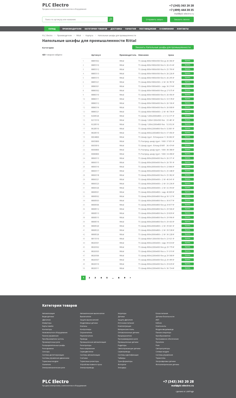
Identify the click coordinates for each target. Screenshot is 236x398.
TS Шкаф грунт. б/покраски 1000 (152, 137)
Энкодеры (122, 367)
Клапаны (83, 326)
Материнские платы (126, 329)
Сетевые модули (162, 351)
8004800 (95, 137)
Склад (52, 28)
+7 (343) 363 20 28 (181, 5)
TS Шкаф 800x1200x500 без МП (152, 238)
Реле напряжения (87, 348)
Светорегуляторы (163, 348)
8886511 (95, 99)
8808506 (95, 204)
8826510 (95, 264)
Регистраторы (85, 345)
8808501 (95, 192)
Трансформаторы (125, 361)
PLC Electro (55, 5)
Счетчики (84, 358)
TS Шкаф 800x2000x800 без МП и (152, 209)
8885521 (95, 82)
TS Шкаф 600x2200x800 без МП (152, 128)
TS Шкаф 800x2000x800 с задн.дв (152, 192)
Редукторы (122, 345)
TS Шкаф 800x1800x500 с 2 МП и (152, 82)
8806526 (95, 188)
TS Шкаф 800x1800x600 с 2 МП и (152, 111)
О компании (166, 28)
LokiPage (190, 391)
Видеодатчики (48, 316)
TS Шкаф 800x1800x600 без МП (152, 94)
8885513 (95, 73)
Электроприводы (87, 367)
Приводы (83, 339)
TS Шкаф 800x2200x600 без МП (152, 264)
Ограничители (86, 332)
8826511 (95, 268)
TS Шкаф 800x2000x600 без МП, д (152, 166)
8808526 (95, 234)
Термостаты (160, 358)
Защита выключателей (89, 320)
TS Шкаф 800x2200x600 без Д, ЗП (152, 259)
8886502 (95, 90)
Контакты (183, 28)
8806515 (95, 162)
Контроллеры (85, 329)
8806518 (95, 175)
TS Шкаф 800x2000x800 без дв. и (152, 204)
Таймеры (121, 358)
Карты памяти (47, 326)
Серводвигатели (86, 351)
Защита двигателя (125, 320)
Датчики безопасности (165, 316)
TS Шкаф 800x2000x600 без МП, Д (152, 175)
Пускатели (160, 342)
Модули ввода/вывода (164, 329)
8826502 (95, 247)
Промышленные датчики (128, 342)
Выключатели (85, 316)
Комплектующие (124, 326)
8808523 (95, 230)
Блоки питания (162, 313)
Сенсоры (46, 351)
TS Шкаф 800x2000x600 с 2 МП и (152, 179)
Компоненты (161, 326)
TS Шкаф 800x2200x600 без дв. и (152, 255)
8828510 (95, 132)
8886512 (95, 103)
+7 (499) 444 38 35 (181, 10)
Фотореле (122, 364)
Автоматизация (48, 313)
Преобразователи (163, 336)
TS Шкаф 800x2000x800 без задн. (152, 200)
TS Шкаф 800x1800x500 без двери (152, 61)
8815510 (95, 238)
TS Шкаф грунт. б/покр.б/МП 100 (152, 145)
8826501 (95, 243)
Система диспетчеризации (53, 355)
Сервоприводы (124, 351)
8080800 (95, 154)
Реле (158, 345)
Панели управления (50, 336)
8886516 (95, 107)
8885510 (95, 65)
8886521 (95, 111)
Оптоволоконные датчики (128, 332)
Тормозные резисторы (89, 361)
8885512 (95, 69)
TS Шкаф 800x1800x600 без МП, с (152, 99)
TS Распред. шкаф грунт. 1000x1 (152, 154)
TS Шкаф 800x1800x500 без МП (152, 65)
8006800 (95, 149)
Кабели (159, 323)
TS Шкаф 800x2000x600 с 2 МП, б (152, 183)
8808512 (95, 209)
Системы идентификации (128, 355)
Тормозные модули (50, 361)
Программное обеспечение (167, 339)
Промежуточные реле (51, 342)
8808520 (95, 226)
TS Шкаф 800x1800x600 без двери (152, 90)
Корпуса (89, 35)
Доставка (116, 28)
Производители (71, 28)
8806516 (95, 166)
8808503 (95, 200)
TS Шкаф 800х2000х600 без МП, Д (152, 171)
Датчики (121, 316)
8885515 (95, 77)
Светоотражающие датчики (129, 348)
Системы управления (164, 355)
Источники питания (126, 323)
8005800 (95, 141)
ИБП (157, 320)
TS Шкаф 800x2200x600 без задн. (152, 251)
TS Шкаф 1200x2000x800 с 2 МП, (152, 116)
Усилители (46, 364)
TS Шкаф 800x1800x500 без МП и (152, 69)
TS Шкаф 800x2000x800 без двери (152, 196)
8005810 (95, 145)
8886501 (95, 86)
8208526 (95, 116)
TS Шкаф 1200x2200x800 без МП (152, 124)
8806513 (95, 158)
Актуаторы (122, 313)
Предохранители (125, 336)
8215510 (95, 120)
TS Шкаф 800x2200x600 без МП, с (152, 268)
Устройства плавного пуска (91, 364)
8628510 (95, 128)
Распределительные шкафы (53, 345)
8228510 (95, 124)
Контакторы (47, 329)
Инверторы (46, 323)
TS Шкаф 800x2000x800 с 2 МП (152, 226)
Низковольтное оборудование (54, 332)
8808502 (95, 196)
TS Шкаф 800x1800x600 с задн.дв (152, 86)
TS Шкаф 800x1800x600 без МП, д (152, 107)
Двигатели (46, 320)
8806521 (95, 179)
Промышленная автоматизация (93, 342)
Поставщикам (147, 28)
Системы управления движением (55, 358)
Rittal (78, 35)
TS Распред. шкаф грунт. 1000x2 (152, 141)
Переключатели (86, 336)
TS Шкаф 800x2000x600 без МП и (152, 158)
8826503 (95, 251)
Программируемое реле (128, 339)
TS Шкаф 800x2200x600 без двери (152, 247)
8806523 (95, 183)
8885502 (95, 61)
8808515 (95, 217)
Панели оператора (163, 332)
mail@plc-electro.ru (184, 13)
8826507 (95, 259)
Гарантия (130, 28)
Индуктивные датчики (89, 323)
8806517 (95, 171)
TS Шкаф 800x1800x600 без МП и (152, 103)
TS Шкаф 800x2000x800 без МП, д (152, 221)
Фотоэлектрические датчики (167, 364)
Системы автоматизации (90, 355)
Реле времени (48, 348)
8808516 (95, 221)
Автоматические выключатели (92, 313)
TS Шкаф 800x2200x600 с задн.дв (152, 243)
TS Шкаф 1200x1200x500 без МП (152, 120)
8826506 (95, 255)
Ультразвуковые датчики (166, 361)
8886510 (95, 94)
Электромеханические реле (53, 367)
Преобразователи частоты (53, 339)
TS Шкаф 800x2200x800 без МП (152, 132)
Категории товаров (96, 28)
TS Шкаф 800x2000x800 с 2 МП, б (152, 230)
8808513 (95, 213)
